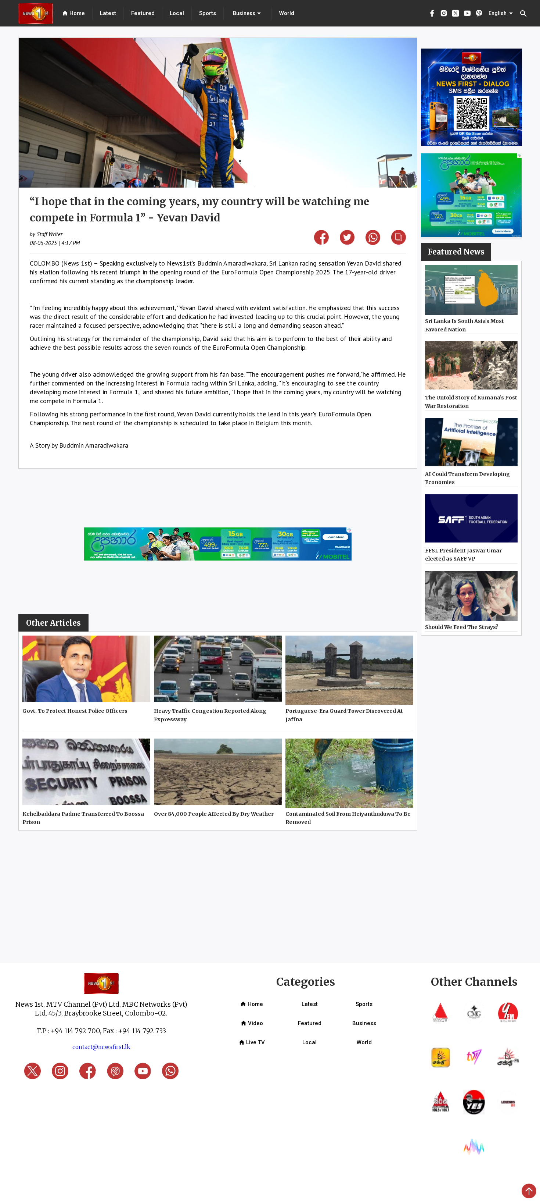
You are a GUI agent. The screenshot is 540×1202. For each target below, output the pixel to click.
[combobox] (247, 13)
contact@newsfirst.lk (101, 1046)
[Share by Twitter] (347, 242)
